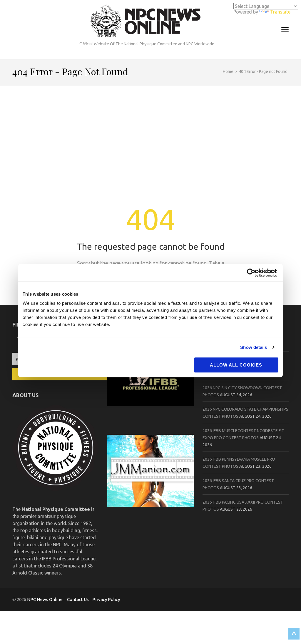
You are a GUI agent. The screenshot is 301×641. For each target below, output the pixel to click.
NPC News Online (45, 599)
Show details (253, 347)
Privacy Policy (106, 599)
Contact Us (78, 599)
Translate (280, 11)
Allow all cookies (236, 364)
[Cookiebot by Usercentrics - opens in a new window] (252, 272)
